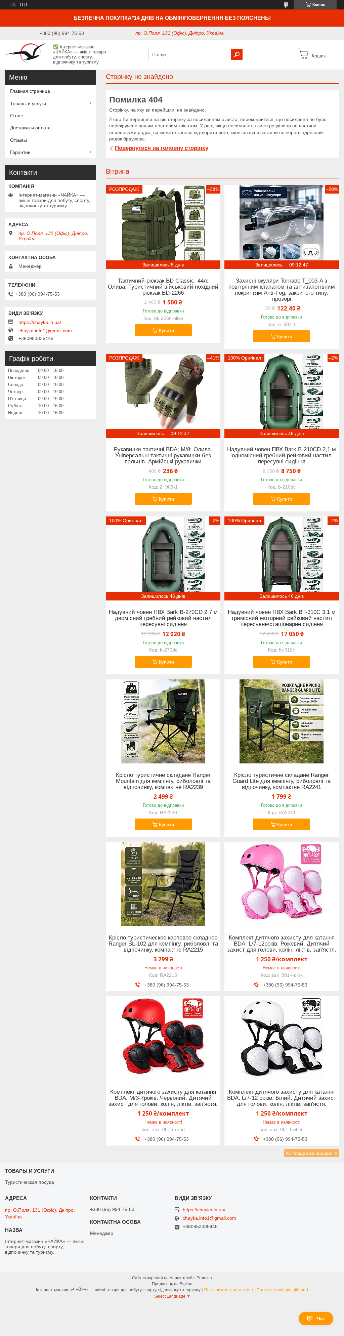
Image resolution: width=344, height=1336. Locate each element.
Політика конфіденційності (282, 1290)
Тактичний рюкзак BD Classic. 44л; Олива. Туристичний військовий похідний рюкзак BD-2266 (163, 287)
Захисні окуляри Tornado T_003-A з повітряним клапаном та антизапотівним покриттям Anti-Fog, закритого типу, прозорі (281, 290)
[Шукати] (237, 54)
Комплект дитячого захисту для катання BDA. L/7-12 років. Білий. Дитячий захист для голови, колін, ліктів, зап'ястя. (281, 1098)
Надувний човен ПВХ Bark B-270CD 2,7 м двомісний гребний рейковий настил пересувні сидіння (163, 618)
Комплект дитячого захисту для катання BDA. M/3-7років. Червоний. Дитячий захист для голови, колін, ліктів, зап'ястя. (163, 1098)
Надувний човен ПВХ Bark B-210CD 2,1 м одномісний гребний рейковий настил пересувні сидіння (281, 456)
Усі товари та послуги (309, 1153)
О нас (16, 115)
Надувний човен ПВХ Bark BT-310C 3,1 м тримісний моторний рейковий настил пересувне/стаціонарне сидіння (282, 618)
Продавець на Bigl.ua (172, 1284)
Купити (166, 330)
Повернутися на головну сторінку (161, 148)
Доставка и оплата (30, 127)
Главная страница (30, 91)
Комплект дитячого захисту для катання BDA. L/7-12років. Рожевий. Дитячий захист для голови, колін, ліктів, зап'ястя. (281, 944)
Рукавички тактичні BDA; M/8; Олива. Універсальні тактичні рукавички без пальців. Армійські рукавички (163, 456)
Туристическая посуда (29, 1182)
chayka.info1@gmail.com (45, 330)
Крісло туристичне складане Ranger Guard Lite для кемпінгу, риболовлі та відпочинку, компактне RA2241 (281, 781)
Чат (321, 1318)
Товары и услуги (28, 103)
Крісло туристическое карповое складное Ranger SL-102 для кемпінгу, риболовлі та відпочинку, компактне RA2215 (163, 944)
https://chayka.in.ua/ (39, 322)
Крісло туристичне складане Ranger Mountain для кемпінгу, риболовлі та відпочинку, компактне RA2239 (163, 781)
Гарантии (20, 152)
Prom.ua (204, 1278)
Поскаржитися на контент (229, 1290)
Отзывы (18, 140)
